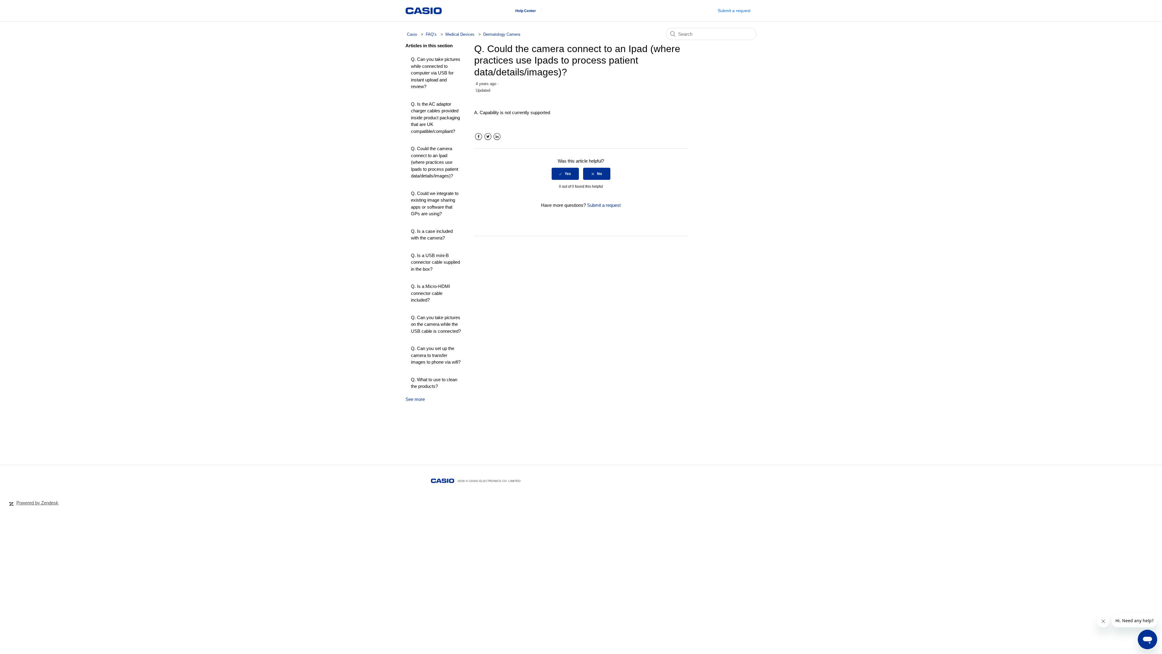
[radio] (565, 174)
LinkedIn (497, 136)
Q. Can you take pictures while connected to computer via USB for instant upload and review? (435, 73)
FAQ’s (431, 34)
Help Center (525, 11)
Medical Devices (460, 34)
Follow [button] (676, 85)
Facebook (478, 136)
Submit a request (734, 10)
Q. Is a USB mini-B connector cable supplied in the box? (435, 262)
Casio (412, 34)
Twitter (488, 136)
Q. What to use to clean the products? (434, 383)
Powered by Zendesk (37, 502)
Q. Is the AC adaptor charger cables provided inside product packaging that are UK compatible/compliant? (435, 117)
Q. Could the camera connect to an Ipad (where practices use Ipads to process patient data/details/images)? (434, 162)
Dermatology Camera (501, 34)
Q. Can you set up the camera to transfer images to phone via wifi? (436, 355)
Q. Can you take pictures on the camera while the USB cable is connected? (436, 324)
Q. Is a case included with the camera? (432, 235)
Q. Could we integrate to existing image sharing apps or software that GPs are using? (434, 203)
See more (415, 399)
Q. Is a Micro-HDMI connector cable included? (430, 293)
